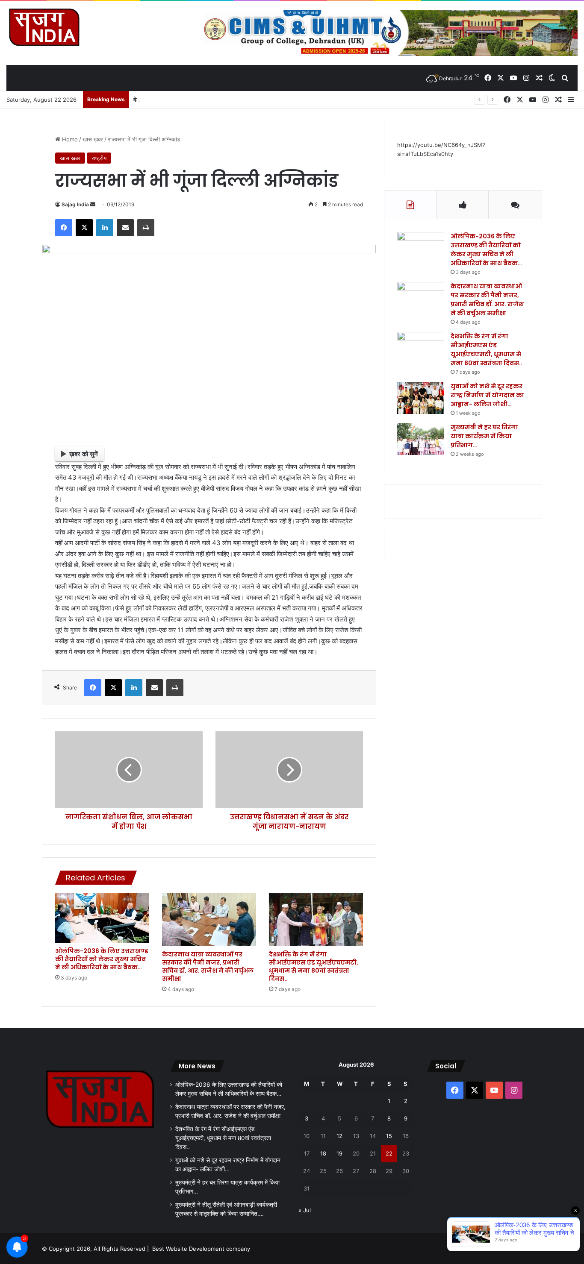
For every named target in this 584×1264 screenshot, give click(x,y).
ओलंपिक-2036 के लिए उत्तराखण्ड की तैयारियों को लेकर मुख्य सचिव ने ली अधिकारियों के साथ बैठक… (101, 959)
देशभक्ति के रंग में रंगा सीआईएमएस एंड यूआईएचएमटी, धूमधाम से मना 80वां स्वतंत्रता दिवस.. (223, 99)
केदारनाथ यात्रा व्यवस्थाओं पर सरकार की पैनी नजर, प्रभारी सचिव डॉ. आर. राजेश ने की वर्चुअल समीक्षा (208, 966)
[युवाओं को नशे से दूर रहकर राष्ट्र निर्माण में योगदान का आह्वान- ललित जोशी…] (420, 398)
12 (339, 1135)
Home (69, 139)
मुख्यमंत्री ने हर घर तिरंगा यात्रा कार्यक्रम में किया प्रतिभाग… (484, 436)
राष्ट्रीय (98, 158)
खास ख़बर (93, 139)
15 (389, 1135)
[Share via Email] (125, 227)
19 (339, 1153)
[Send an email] (92, 204)
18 (323, 1153)
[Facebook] (63, 227)
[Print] (145, 227)
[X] (84, 227)
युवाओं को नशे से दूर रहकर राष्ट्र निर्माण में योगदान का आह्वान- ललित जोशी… (487, 395)
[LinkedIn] (104, 227)
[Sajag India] (44, 27)
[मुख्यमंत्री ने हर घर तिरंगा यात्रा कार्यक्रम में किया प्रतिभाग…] (420, 439)
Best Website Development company (201, 1248)
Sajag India (75, 204)
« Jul (304, 1210)
